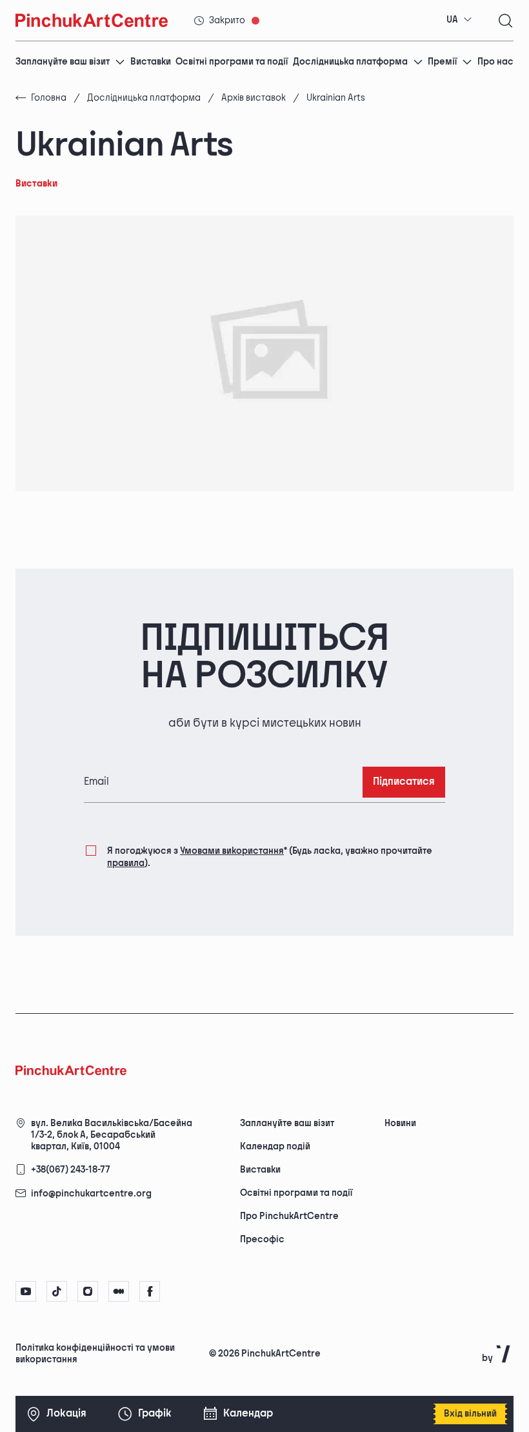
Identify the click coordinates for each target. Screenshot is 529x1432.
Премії (442, 61)
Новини (400, 1123)
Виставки (150, 61)
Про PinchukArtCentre (289, 1216)
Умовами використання (232, 850)
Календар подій (275, 1146)
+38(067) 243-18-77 (70, 1169)
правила (126, 863)
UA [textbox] (452, 19)
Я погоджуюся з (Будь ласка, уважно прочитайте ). (269, 856)
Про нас (495, 61)
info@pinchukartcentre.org (91, 1193)
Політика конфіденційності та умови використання (95, 1353)
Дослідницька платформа (350, 61)
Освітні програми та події (231, 61)
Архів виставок (253, 97)
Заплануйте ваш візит (62, 61)
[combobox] (459, 20)
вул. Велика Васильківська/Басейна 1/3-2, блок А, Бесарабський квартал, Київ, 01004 (111, 1135)
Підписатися (404, 782)
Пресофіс (262, 1239)
